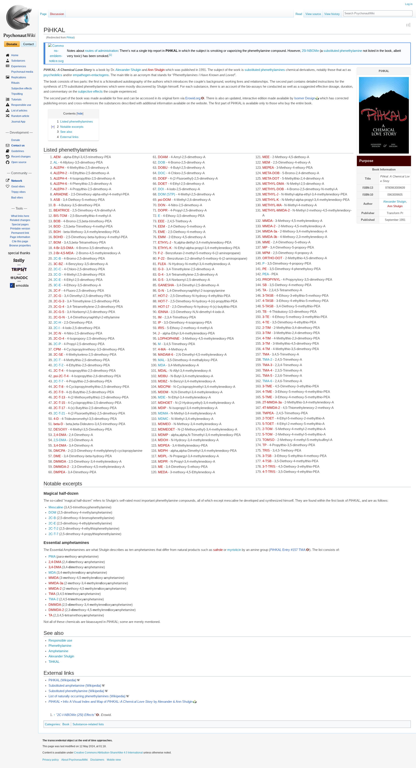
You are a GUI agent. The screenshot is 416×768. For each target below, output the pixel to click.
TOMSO (268, 440)
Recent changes (21, 156)
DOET (162, 183)
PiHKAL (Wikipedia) (62, 680)
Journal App (18, 121)
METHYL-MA (271, 205)
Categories (52, 724)
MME (266, 242)
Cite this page (20, 241)
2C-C (57, 269)
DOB (161, 162)
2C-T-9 (58, 392)
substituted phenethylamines (265, 70)
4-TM (266, 349)
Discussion (57, 14)
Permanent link (20, 232)
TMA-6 (267, 381)
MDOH (163, 440)
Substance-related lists (88, 724)
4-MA (162, 349)
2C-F (57, 290)
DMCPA (59, 450)
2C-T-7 (58, 381)
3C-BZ (58, 264)
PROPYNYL (271, 279)
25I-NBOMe (310, 50)
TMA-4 (267, 370)
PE (264, 269)
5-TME (267, 397)
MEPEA (268, 167)
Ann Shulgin (395, 206)
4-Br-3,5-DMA (63, 248)
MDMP (163, 435)
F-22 (161, 258)
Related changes (20, 220)
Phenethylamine (60, 645)
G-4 (160, 274)
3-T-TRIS (268, 466)
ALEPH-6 (60, 183)
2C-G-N (59, 317)
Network (16, 180)
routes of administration (101, 50)
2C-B (57, 258)
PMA (52, 556)
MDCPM (164, 386)
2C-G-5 (59, 312)
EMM (162, 237)
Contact (28, 44)
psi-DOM (164, 199)
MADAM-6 (165, 354)
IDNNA (163, 312)
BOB (57, 221)
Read (299, 14)
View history (332, 14)
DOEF (162, 178)
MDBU (163, 376)
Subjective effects (21, 88)
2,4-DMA (60, 435)
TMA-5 (267, 375)
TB (264, 311)
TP (264, 445)
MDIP (162, 408)
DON (161, 205)
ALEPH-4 (60, 178)
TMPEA (267, 413)
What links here (20, 216)
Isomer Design (304, 98)
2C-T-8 (58, 386)
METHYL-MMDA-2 (276, 210)
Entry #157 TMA (288, 550)
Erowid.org (192, 98)
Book (65, 724)
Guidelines (17, 151)
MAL (161, 360)
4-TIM (266, 338)
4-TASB (267, 301)
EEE (161, 221)
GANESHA (166, 285)
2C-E (57, 280)
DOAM (163, 157)
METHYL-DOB (273, 189)
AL (55, 162)
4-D (56, 419)
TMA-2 (267, 359)
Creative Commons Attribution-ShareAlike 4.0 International (108, 752)
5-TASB (267, 306)
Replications (18, 77)
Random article (20, 116)
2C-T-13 (59, 397)
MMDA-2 (268, 226)
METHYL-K (270, 199)
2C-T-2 (58, 365)
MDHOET (165, 402)
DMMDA (60, 461)
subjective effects (90, 91)
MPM (266, 253)
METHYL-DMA (273, 183)
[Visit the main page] (19, 19)
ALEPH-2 (60, 173)
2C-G (57, 296)
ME (160, 466)
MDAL (162, 370)
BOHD (58, 237)
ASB (57, 199)
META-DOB (271, 173)
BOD (57, 226)
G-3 (160, 269)
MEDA (162, 472)
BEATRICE (62, 210)
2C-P (57, 344)
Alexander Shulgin (394, 201)
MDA (161, 365)
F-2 (160, 253)
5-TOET (268, 424)
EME (161, 232)
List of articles (19, 110)
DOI (161, 189)
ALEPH (59, 167)
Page (43, 14)
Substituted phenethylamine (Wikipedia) (76, 691)
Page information (20, 237)
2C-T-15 (59, 402)
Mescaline (56, 507)
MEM (266, 162)
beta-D (58, 424)
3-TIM (266, 333)
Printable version (20, 228)
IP (159, 322)
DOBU (162, 167)
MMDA (267, 221)
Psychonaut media (22, 71)
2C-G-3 (59, 301)
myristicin (234, 550)
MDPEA (163, 445)
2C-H (57, 322)
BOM (57, 242)
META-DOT (270, 178)
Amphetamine (58, 651)
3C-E (57, 285)
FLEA (162, 264)
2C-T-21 (59, 413)
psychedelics (53, 75)
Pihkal (70, 37)
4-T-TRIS (268, 471)
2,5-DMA (60, 440)
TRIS (266, 450)
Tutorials (16, 99)
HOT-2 (162, 296)
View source (313, 14)
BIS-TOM (60, 216)
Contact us (18, 145)
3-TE (265, 317)
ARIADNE (61, 194)
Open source (18, 162)
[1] (110, 54)
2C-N (57, 333)
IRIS (161, 328)
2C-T (57, 360)
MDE (161, 397)
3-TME (267, 386)
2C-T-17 (59, 408)
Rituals (15, 82)
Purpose (366, 161)
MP (264, 247)
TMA (265, 354)
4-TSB (266, 461)
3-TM (266, 343)
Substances (18, 60)
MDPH (163, 450)
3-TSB (266, 456)
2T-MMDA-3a (272, 402)
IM (160, 317)
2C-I (57, 328)
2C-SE (58, 354)
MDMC (163, 419)
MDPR (163, 461)
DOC (161, 173)
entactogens (100, 75)
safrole (218, 550)
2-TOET (268, 418)
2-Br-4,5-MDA (63, 253)
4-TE (265, 322)
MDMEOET (166, 429)
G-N (161, 290)
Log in (409, 4)
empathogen (81, 75)
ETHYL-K (165, 248)
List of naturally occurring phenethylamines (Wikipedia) (87, 696)
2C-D (57, 274)
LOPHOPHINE (168, 338)
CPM (57, 349)
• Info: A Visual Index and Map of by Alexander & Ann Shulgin (121, 701)
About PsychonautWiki (74, 759)
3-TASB (267, 295)
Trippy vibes (18, 191)
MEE (266, 157)
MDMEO (164, 424)
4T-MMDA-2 (271, 407)
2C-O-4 (59, 338)
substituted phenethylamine (342, 50)
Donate (11, 44)
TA (264, 290)
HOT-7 (162, 301)
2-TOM (267, 429)
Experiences (18, 66)
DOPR (162, 210)
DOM (52, 512)
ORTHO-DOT (272, 258)
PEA (265, 274)
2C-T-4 (58, 370)
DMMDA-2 (61, 466)
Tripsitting (17, 93)
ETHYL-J (164, 242)
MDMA (163, 413)
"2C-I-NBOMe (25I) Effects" (75, 715)
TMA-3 (267, 365)
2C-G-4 (59, 306)
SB (264, 285)
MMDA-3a (269, 231)
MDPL (162, 456)
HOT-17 (163, 306)
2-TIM (266, 327)
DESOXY (60, 429)
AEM (57, 157)
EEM (161, 226)
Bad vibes (17, 197)
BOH (57, 232)
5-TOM (267, 434)
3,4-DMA (60, 445)
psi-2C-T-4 (61, 376)
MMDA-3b (269, 237)
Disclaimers (97, 759)
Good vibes (18, 186)
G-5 (160, 280)
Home (14, 55)
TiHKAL (54, 661)
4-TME (267, 391)
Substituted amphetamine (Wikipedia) (75, 685)
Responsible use (60, 640)
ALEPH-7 (60, 189)
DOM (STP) (166, 194)
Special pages (20, 224)
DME (57, 456)
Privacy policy (50, 759)
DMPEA (59, 472)
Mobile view (114, 759)
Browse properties (20, 245)
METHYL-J (270, 194)
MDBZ (162, 381)
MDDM (163, 392)
